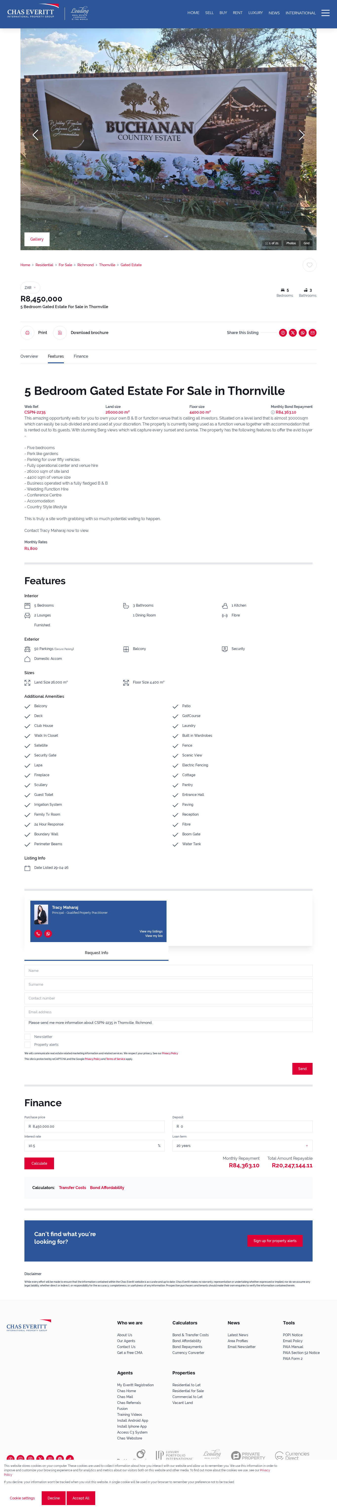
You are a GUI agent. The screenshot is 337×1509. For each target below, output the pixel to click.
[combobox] (248, 1145)
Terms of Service (115, 1059)
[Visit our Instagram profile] (30, 1459)
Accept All (81, 1498)
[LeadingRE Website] (212, 1456)
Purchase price (34, 1117)
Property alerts (46, 1045)
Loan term (179, 1136)
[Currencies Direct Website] (292, 1455)
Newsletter (43, 1037)
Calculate (39, 1163)
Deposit (177, 1117)
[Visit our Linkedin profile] (20, 1459)
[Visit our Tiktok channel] (70, 1459)
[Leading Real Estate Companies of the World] (80, 13)
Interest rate (32, 1136)
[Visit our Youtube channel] (50, 1459)
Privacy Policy (170, 1053)
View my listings (151, 931)
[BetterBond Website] (131, 1456)
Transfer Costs (72, 1187)
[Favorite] (310, 265)
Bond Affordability (107, 1187)
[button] (35, 135)
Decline (54, 1498)
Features (56, 356)
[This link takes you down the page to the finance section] (273, 412)
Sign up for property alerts (275, 1241)
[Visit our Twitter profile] (40, 1459)
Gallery (37, 239)
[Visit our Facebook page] (11, 1459)
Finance (81, 356)
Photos (291, 243)
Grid (307, 243)
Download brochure (90, 332)
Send (302, 1069)
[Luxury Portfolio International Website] (174, 1456)
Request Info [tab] (96, 952)
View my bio (154, 936)
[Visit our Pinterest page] (60, 1459)
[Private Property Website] (248, 1456)
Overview (29, 356)
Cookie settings (22, 1498)
